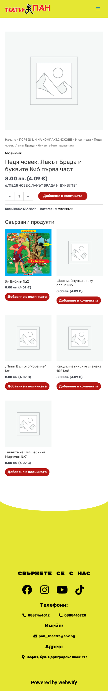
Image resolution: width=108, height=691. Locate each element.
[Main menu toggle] (98, 9)
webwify (68, 682)
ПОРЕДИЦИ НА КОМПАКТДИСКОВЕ (45, 139)
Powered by (45, 682)
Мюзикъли (83, 139)
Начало (10, 139)
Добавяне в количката (62, 196)
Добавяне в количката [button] (27, 296)
